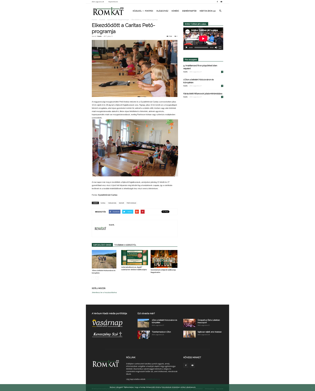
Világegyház (162, 11)
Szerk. (99, 36)
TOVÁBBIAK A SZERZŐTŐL (125, 245)
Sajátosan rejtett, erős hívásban (210, 332)
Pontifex (149, 11)
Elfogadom (201, 387)
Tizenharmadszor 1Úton (161, 332)
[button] (220, 11)
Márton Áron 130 (208, 11)
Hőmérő (175, 11)
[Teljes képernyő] (220, 47)
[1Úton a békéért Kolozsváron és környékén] (105, 259)
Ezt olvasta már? (146, 313)
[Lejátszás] (186, 47)
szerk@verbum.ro (153, 379)
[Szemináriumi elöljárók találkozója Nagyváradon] (164, 259)
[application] (203, 38)
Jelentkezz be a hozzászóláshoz (104, 292)
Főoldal (94, 20)
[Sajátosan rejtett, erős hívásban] (189, 334)
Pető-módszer (131, 203)
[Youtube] (221, 1)
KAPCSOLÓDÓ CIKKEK (102, 245)
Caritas (103, 203)
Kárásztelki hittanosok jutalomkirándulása (202, 93)
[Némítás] (216, 47)
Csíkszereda (112, 203)
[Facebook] (217, 1)
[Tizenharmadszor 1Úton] (144, 335)
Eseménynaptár (189, 11)
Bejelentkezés (113, 2)
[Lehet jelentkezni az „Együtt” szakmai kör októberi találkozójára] (134, 257)
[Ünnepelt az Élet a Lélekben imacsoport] (189, 323)
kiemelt (121, 203)
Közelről (137, 11)
